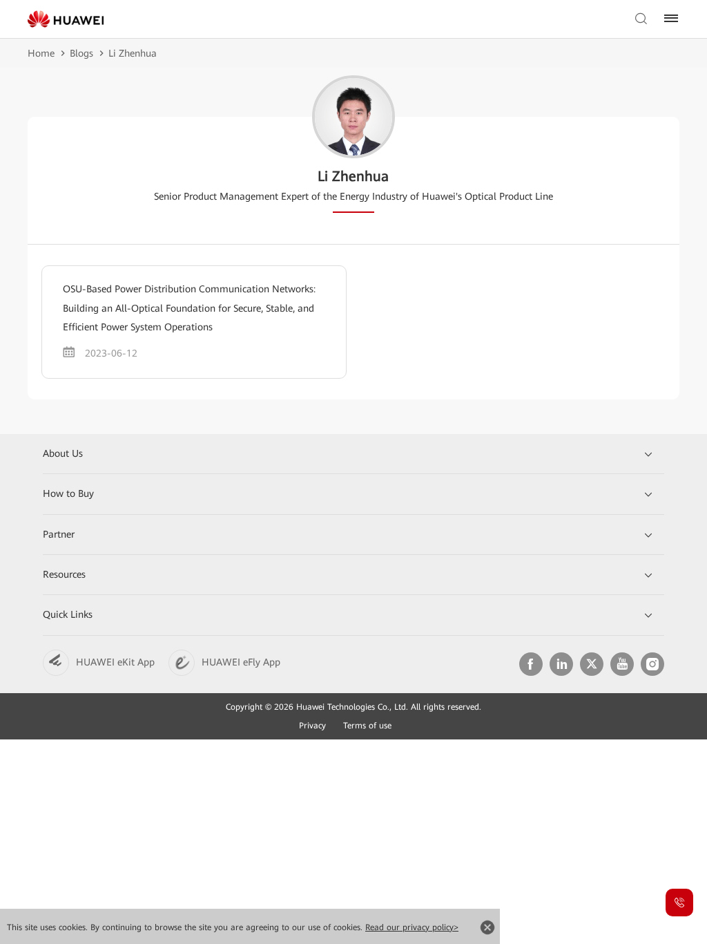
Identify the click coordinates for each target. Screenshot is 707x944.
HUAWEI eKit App (115, 662)
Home (41, 53)
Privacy (312, 725)
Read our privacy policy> (411, 927)
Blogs (81, 53)
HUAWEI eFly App (241, 662)
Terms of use (367, 725)
